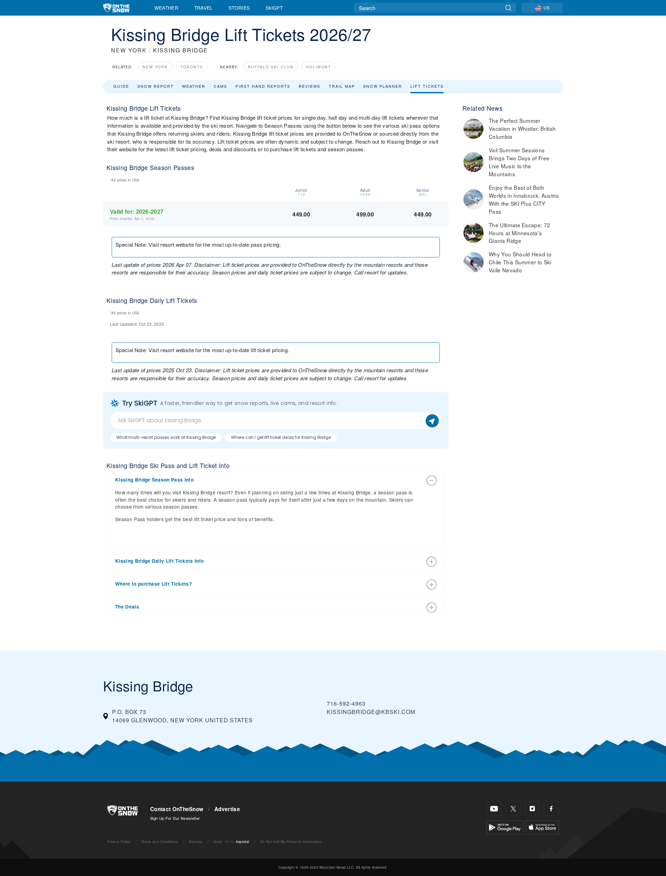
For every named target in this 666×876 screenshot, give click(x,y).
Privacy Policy (118, 841)
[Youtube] (494, 808)
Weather (166, 7)
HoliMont (318, 66)
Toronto (191, 66)
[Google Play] (504, 826)
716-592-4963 (346, 703)
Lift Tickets (427, 86)
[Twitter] (513, 808)
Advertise (227, 809)
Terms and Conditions (159, 841)
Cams (220, 86)
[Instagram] (532, 808)
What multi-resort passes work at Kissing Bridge (166, 437)
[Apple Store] (542, 826)
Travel (203, 7)
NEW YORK (129, 50)
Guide (121, 86)
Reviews (310, 86)
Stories (239, 7)
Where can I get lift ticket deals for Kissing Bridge (281, 437)
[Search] (508, 8)
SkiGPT (274, 7)
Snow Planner (382, 86)
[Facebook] (551, 808)
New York (155, 66)
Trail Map (342, 86)
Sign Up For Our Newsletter (175, 818)
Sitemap (196, 841)
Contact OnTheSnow (176, 809)
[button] (268, 480)
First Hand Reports (263, 86)
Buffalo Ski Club (270, 66)
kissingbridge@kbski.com (371, 712)
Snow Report (155, 86)
